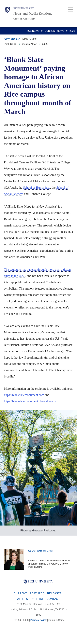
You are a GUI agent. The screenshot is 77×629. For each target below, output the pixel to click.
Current (20, 593)
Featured (37, 593)
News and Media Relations (32, 13)
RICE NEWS (32, 31)
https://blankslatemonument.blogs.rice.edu (30, 401)
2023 (72, 31)
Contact (53, 598)
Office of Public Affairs (24, 18)
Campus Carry (56, 620)
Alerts (22, 598)
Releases (54, 593)
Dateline (37, 598)
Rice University (23, 8)
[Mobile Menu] (70, 9)
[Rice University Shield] (7, 13)
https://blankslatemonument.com (24, 395)
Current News (54, 31)
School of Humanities (36, 187)
